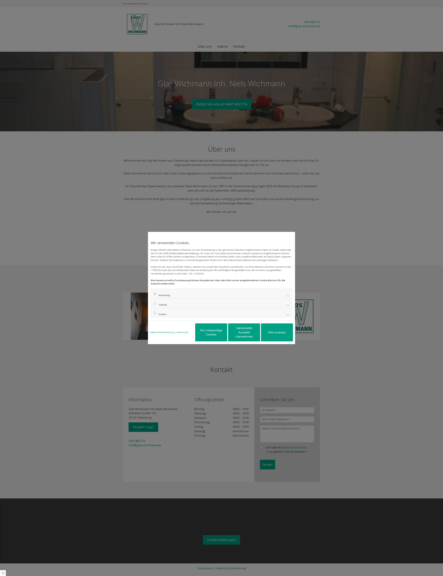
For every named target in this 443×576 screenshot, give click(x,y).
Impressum (182, 332)
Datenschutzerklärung (162, 332)
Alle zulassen (277, 332)
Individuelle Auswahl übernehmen (244, 332)
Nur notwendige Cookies (211, 332)
